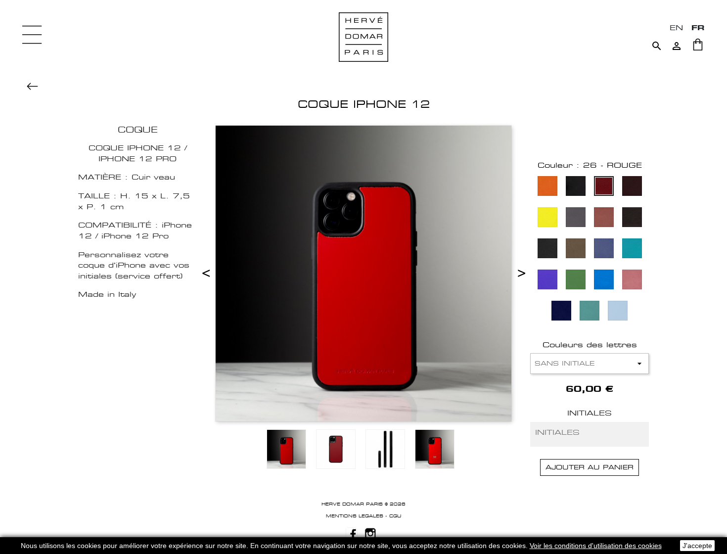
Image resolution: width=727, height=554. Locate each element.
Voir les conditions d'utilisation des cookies (596, 546)
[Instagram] (370, 532)
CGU (395, 515)
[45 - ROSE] (632, 280)
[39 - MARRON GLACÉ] (575, 249)
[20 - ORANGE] (547, 187)
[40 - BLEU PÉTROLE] (603, 249)
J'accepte (697, 546)
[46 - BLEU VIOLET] (561, 311)
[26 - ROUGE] (603, 187)
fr (698, 27)
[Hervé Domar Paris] (363, 36)
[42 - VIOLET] (547, 280)
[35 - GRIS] (575, 218)
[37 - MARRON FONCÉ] (632, 218)
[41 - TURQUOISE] (632, 249)
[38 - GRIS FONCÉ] (547, 249)
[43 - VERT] (575, 280)
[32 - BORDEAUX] (632, 187)
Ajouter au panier (589, 467)
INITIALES (589, 412)
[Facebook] (352, 532)
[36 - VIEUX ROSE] (603, 218)
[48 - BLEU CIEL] (617, 311)
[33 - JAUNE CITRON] (547, 218)
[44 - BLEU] (603, 280)
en (676, 27)
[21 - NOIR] (575, 187)
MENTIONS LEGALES (354, 515)
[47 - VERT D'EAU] (589, 311)
